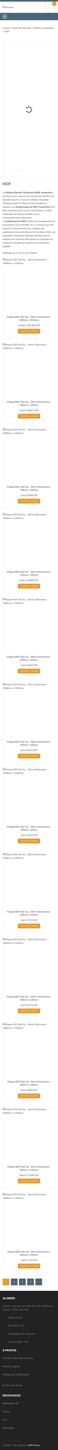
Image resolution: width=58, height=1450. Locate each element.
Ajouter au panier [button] (29, 331)
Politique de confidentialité (16, 1374)
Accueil (6, 27)
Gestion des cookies (12, 1385)
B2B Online (34, 1445)
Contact (6, 1411)
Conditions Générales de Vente (18, 1358)
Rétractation (9, 1428)
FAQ (5, 1419)
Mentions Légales (11, 1366)
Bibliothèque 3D (11, 1403)
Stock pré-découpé (21, 27)
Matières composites (43, 27)
